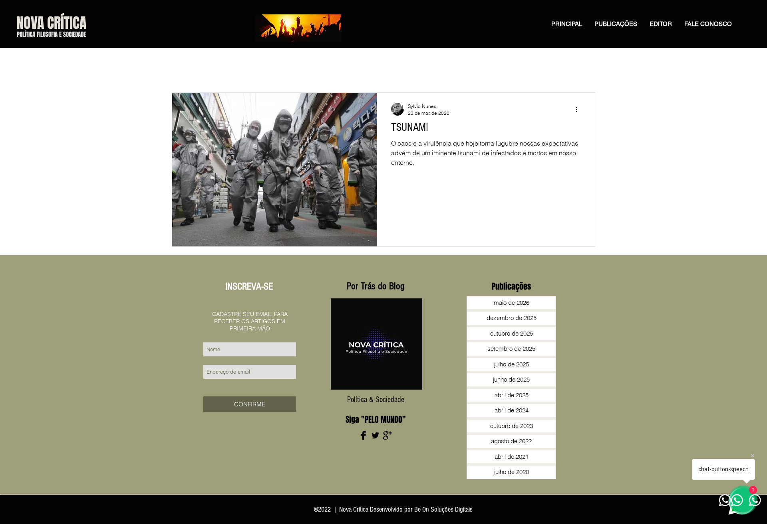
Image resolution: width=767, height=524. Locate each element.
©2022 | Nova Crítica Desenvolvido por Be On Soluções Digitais (393, 509)
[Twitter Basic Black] (375, 435)
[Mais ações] (579, 109)
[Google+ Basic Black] (387, 435)
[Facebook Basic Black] (363, 435)
